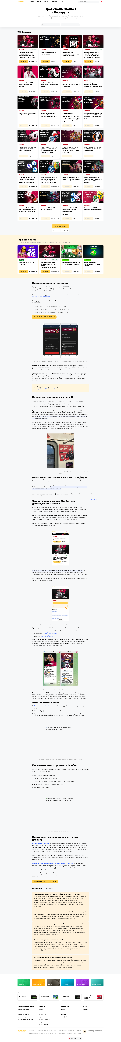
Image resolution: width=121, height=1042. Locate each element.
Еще (62, 1)
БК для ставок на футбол (24, 1022)
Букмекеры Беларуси (23, 1009)
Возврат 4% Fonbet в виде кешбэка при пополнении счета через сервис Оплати (71, 49)
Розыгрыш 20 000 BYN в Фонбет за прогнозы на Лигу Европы (93, 144)
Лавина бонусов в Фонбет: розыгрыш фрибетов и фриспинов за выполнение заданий (93, 80)
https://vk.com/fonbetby (50, 633)
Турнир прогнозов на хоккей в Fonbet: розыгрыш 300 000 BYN (49, 112)
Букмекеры (31, 1)
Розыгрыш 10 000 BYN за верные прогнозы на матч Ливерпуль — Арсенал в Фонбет (28, 206)
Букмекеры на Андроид (24, 1012)
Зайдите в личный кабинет (43, 706)
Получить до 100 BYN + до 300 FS (44, 317)
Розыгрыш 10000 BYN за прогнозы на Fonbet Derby (93, 206)
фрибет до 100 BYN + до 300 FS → (43, 297)
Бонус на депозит (44, 1012)
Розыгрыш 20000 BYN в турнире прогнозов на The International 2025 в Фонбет (93, 174)
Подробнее (32, 61)
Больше (100, 992)
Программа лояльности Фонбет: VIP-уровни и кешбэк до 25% (49, 49)
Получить (23, 61)
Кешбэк (41, 1009)
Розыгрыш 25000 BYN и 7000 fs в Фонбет (49, 206)
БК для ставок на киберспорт (25, 1019)
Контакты (85, 1009)
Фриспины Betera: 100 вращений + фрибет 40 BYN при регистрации (93, 259)
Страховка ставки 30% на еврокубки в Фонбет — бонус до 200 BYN (28, 144)
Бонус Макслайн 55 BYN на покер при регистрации (28, 259)
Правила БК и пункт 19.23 (94, 498)
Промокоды (42, 1014)
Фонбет (63, 1012)
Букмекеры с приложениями (25, 1017)
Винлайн (63, 1014)
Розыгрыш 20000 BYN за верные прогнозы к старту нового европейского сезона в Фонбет (71, 206)
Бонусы (46, 1)
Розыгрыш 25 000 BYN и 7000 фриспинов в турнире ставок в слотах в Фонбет (71, 144)
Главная (19, 4)
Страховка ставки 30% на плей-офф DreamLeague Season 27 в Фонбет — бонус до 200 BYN (71, 112)
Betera (63, 1009)
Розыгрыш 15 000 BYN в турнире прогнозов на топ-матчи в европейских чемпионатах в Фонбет (28, 174)
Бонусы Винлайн (43, 1024)
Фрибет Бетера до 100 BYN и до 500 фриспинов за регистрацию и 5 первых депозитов (71, 259)
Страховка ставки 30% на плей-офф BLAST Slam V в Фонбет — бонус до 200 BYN (93, 112)
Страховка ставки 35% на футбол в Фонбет (28, 112)
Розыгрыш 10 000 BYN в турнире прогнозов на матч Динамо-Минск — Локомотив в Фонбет (49, 144)
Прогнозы (54, 1)
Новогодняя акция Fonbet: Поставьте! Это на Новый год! (71, 80)
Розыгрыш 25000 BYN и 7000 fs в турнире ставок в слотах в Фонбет (71, 174)
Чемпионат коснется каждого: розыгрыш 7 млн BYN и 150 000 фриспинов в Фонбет (28, 80)
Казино (38, 1)
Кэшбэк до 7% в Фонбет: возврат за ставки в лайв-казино (49, 80)
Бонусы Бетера (43, 1022)
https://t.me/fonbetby (47, 636)
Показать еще (61, 226)
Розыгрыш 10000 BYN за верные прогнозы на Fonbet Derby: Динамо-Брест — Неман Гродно (49, 174)
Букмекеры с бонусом (23, 1014)
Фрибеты (41, 1017)
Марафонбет (64, 1017)
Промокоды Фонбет (44, 1019)
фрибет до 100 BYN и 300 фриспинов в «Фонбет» (55, 389)
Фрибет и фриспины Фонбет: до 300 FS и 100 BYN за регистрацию (28, 49)
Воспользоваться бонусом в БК (45, 881)
